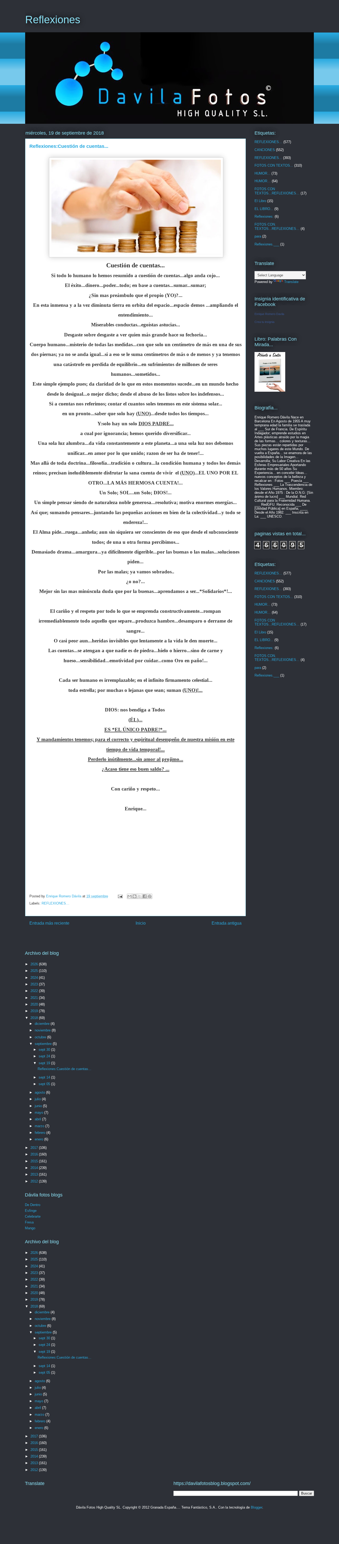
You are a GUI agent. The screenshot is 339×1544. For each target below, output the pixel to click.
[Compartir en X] (139, 896)
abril (38, 1119)
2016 (34, 1154)
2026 (34, 964)
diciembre (43, 1024)
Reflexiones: (264, 216)
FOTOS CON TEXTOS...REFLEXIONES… (277, 191)
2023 (34, 984)
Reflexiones (52, 19)
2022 (34, 991)
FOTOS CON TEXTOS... (274, 165)
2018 (34, 1018)
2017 (34, 1148)
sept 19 (45, 1063)
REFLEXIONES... (268, 158)
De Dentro (32, 1205)
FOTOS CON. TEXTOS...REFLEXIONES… (277, 226)
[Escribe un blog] (134, 896)
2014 (34, 1168)
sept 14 (45, 1077)
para (258, 236)
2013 (34, 1174)
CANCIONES (265, 150)
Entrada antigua (227, 923)
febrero (40, 1133)
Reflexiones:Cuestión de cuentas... (64, 1069)
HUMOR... (262, 173)
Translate (291, 282)
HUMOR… (263, 181)
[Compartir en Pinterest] (149, 896)
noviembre (43, 1030)
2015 (34, 1161)
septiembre (44, 1044)
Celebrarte (33, 1216)
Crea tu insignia (264, 321)
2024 (34, 978)
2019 (34, 1011)
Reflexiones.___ (267, 244)
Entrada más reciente (49, 923)
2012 (34, 1181)
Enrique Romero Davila (269, 314)
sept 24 (45, 1056)
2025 (34, 971)
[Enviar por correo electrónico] (129, 896)
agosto (40, 1092)
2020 (34, 1004)
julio (38, 1099)
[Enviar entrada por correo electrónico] (120, 896)
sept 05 (45, 1084)
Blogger (256, 1507)
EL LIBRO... (264, 209)
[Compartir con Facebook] (144, 896)
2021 (34, 998)
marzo (40, 1126)
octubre (41, 1037)
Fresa (29, 1222)
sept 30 (45, 1050)
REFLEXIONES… (55, 903)
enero (39, 1139)
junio (39, 1106)
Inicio (141, 923)
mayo (39, 1112)
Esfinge (31, 1211)
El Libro (260, 201)
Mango (30, 1228)
